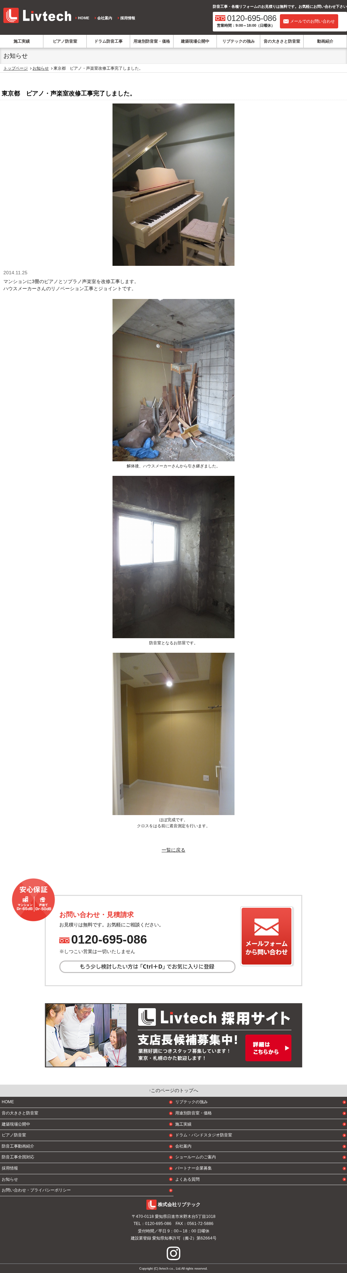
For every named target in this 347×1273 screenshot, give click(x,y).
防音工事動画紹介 (18, 1146)
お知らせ (41, 68)
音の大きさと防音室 (282, 41)
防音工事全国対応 (18, 1157)
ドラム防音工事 (108, 41)
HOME (83, 18)
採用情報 (127, 18)
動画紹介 (325, 41)
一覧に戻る (173, 850)
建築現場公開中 (195, 41)
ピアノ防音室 (65, 41)
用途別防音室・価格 (152, 41)
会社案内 (104, 18)
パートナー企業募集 (193, 1168)
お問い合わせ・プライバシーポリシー (36, 1190)
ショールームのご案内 (195, 1157)
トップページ (15, 68)
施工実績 (22, 41)
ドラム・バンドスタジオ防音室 (203, 1135)
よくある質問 (187, 1179)
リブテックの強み (238, 41)
